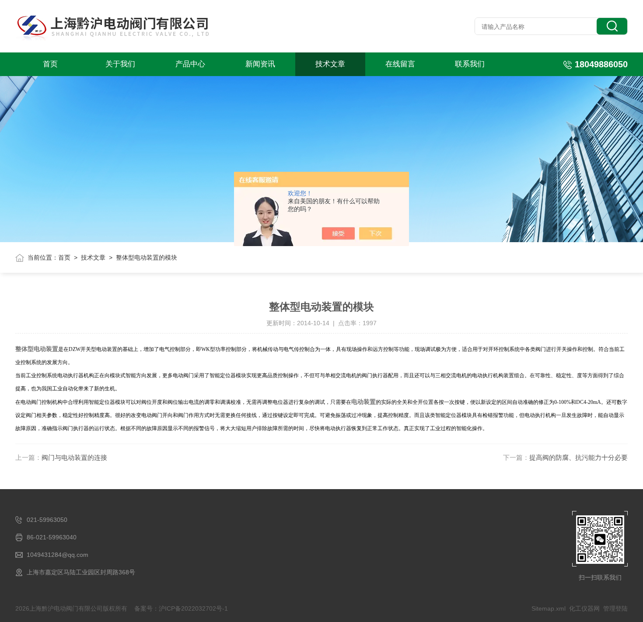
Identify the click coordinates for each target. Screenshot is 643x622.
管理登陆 (615, 608)
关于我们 (120, 64)
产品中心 (190, 64)
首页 (50, 64)
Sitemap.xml (548, 608)
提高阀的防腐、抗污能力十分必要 (578, 457)
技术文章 (330, 64)
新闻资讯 (260, 64)
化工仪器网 (584, 608)
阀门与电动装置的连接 (74, 457)
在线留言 (400, 64)
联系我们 (470, 64)
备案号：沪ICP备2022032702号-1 (181, 608)
